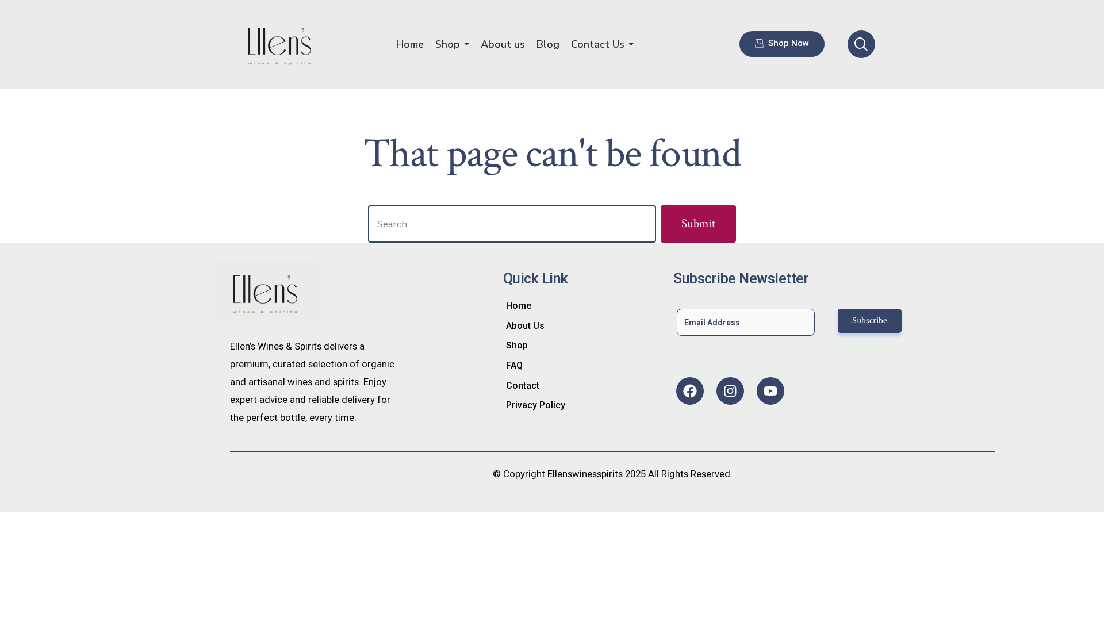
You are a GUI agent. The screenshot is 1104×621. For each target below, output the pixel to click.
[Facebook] (690, 391)
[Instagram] (730, 391)
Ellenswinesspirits (585, 474)
